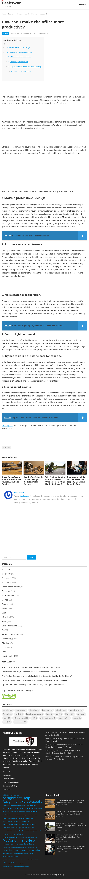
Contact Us (7, 775)
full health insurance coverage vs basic (19, 812)
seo (36, 847)
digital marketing (21, 808)
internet (12, 834)
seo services (7, 850)
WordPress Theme (48, 874)
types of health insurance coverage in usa (15, 860)
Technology (7, 638)
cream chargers (7, 808)
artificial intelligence (11, 795)
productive (6, 448)
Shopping (16, 850)
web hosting (6, 863)
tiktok (31, 853)
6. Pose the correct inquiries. (22, 71)
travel (16, 856)
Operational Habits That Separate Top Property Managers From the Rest (76, 480)
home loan (31, 828)
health (34, 811)
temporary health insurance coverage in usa (16, 853)
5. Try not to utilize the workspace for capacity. (26, 67)
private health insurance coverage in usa (15, 847)
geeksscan (15, 33)
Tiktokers (6, 643)
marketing (19, 834)
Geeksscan (24, 496)
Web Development (33, 860)
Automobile (7, 582)
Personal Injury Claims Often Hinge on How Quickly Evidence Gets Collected (35, 680)
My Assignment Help (19, 840)
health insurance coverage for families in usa (24, 815)
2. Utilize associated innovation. (19, 52)
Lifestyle (5, 617)
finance (40, 808)
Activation (6, 569)
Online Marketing (9, 625)
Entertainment (8, 595)
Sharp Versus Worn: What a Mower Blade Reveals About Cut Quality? (11, 480)
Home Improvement (11, 586)
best (28, 805)
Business (11, 14)
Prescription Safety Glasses (25, 844)
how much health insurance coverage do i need (27, 831)
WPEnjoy (61, 874)
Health (5, 608)
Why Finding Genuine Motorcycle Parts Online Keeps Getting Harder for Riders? (55, 480)
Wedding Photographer (18, 863)
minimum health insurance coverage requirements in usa (20, 837)
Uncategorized (8, 656)
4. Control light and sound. (19, 62)
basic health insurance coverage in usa (14, 805)
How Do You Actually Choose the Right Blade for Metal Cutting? (33, 480)
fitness (4, 812)
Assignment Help (16, 797)
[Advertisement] (44, 89)
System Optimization (11, 634)
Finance (5, 604)
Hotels (4, 651)
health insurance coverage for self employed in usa (18, 818)
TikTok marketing (8, 856)
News (4, 621)
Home (4, 14)
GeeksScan (12, 3)
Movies (5, 600)
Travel (4, 647)
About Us (6, 771)
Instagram (6, 834)
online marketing (8, 844)
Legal (4, 613)
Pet (3, 630)
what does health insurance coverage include (16, 866)
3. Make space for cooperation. (20, 57)
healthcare (6, 815)
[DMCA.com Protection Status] (9, 698)
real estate (31, 847)
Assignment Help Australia (23, 801)
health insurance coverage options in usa (15, 828)
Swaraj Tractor (26, 850)
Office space (7, 425)
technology (36, 850)
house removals (7, 831)
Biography (6, 573)
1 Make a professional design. (19, 47)
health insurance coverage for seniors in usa (16, 821)
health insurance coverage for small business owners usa (19, 824)
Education (6, 591)
